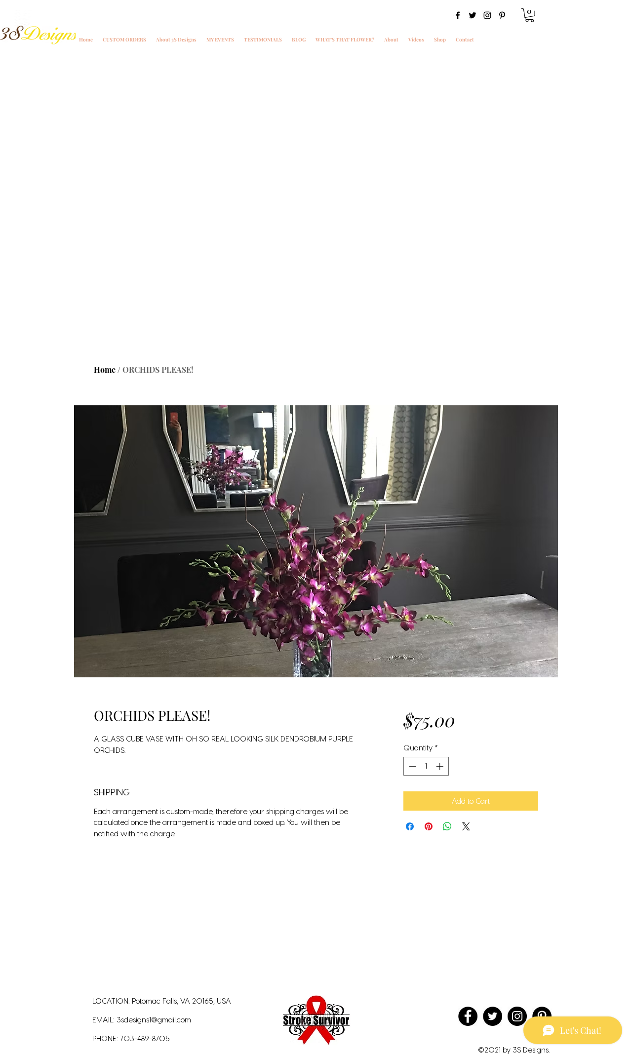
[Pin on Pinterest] (428, 826)
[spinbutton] (426, 766)
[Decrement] (411, 766)
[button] (529, 15)
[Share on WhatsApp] (447, 826)
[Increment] (440, 766)
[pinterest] (502, 15)
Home (105, 369)
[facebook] (458, 15)
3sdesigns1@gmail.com (154, 1019)
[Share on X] (466, 826)
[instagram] (487, 15)
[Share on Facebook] (410, 826)
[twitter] (472, 15)
